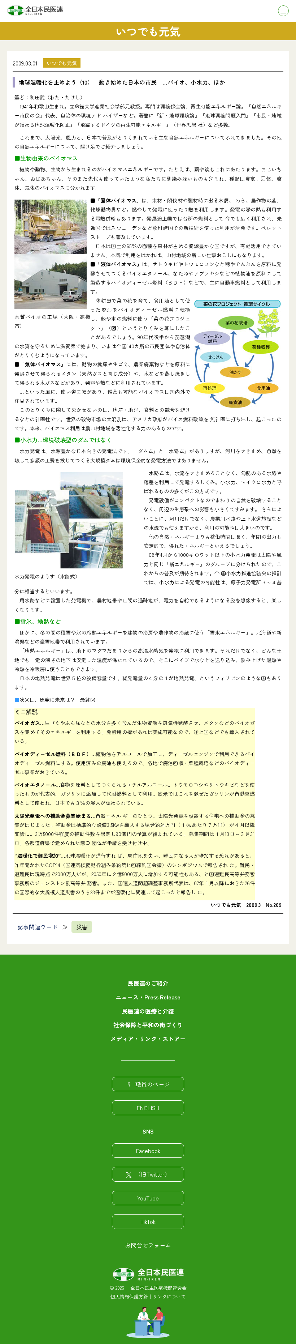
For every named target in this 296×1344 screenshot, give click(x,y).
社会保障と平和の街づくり (148, 1024)
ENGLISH (148, 1107)
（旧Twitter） (152, 1174)
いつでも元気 (62, 63)
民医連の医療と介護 (148, 1011)
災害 (82, 926)
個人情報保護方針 (129, 1296)
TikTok (148, 1221)
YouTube (148, 1198)
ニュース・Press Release (148, 997)
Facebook (148, 1150)
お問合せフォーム (148, 1245)
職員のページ (152, 1084)
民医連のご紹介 (148, 983)
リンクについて (169, 1296)
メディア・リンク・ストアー (148, 1038)
